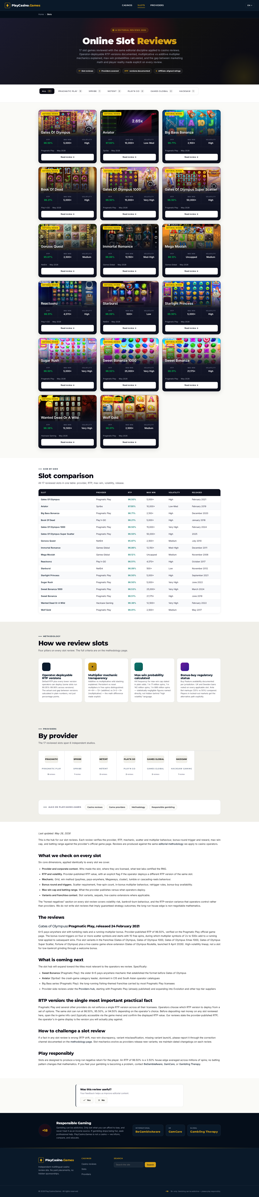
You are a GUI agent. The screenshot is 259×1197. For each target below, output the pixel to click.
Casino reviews (89, 1164)
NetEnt (114, 91)
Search (150, 1165)
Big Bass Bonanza (50, 513)
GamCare (169, 1064)
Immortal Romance (50, 547)
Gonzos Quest (48, 541)
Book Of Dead (48, 520)
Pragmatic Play (69, 91)
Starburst (46, 568)
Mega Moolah (48, 554)
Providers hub (87, 988)
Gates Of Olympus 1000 (53, 527)
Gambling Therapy (189, 1064)
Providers (157, 5)
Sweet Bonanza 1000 (51, 589)
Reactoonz (46, 561)
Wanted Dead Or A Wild (53, 603)
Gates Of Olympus (50, 499)
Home (41, 14)
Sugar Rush (47, 582)
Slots (141, 5)
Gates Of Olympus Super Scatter (57, 534)
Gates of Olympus (52, 926)
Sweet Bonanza (49, 596)
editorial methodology (171, 843)
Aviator (44, 506)
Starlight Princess (50, 575)
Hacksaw (186, 91)
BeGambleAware (153, 1064)
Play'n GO (135, 91)
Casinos (127, 5)
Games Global (161, 91)
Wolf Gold (46, 610)
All (46, 91)
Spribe (94, 91)
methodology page (116, 650)
